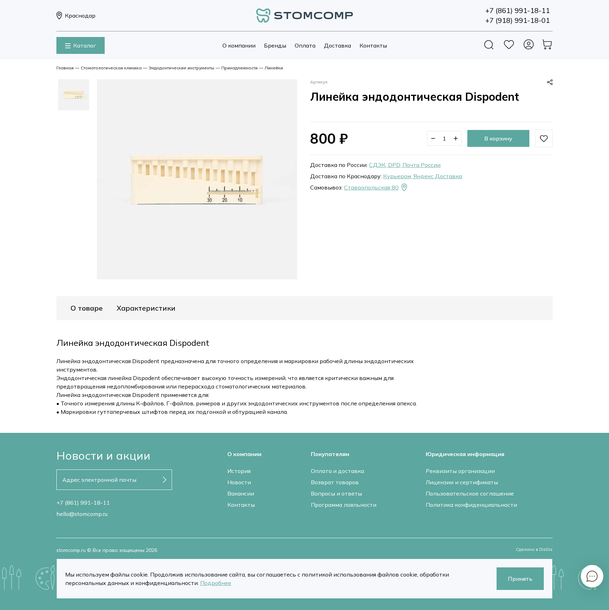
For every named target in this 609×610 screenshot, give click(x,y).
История (239, 470)
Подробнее (215, 582)
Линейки (274, 67)
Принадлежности (239, 67)
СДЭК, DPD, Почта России (405, 164)
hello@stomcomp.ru (81, 513)
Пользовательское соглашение (470, 493)
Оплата (305, 45)
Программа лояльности (343, 504)
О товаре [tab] (86, 308)
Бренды (275, 45)
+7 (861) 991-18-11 (83, 502)
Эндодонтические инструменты (181, 67)
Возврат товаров (335, 482)
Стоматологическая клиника (111, 67)
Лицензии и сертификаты (462, 482)
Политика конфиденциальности (471, 504)
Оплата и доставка (337, 470)
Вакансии (240, 493)
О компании (239, 45)
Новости (239, 482)
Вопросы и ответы (336, 493)
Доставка (337, 45)
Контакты (373, 45)
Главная (65, 67)
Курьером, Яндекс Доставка (422, 176)
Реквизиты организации (460, 470)
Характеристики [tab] (146, 308)
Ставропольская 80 (371, 187)
